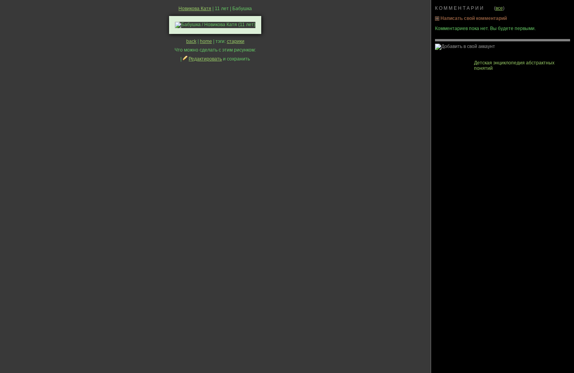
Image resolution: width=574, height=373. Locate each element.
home (206, 41)
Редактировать (205, 59)
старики (235, 41)
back (191, 41)
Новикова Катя (194, 8)
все (499, 8)
